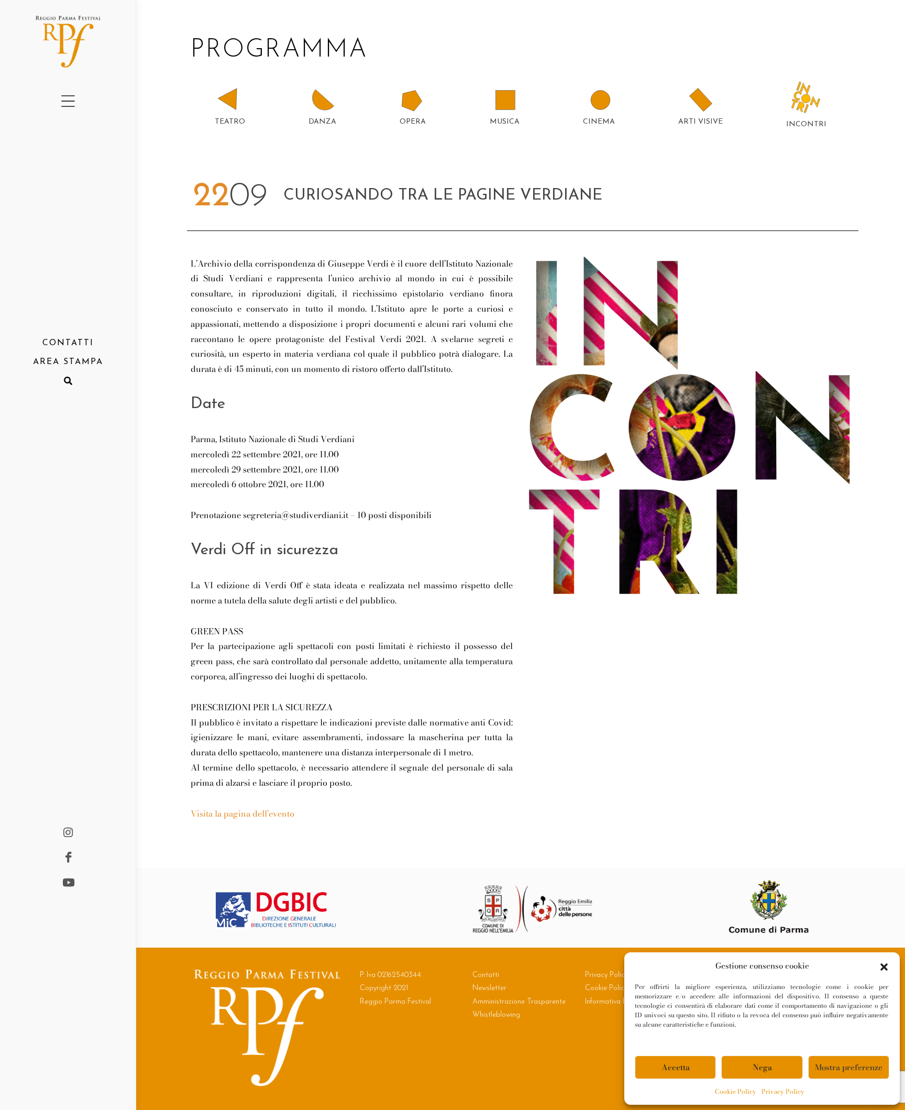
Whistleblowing (496, 1015)
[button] (884, 966)
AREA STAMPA (68, 362)
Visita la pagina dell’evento (242, 813)
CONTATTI (68, 343)
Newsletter (489, 988)
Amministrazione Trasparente (519, 1002)
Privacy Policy (782, 1091)
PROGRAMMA (284, 50)
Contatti (485, 975)
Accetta (675, 1067)
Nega (762, 1067)
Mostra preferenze (848, 1067)
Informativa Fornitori (617, 1002)
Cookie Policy (735, 1091)
